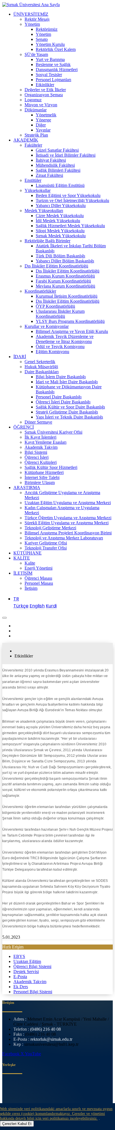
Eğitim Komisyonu (52, 351)
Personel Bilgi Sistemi (32, 991)
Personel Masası (39, 583)
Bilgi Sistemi (36, 452)
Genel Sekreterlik (40, 361)
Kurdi (51, 606)
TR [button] (16, 599)
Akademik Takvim (41, 447)
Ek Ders (20, 986)
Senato (42, 39)
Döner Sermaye (38, 422)
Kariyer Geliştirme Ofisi (46, 543)
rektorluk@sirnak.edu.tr (51, 1039)
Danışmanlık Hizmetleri (57, 69)
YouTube (33, 1053)
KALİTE (21, 558)
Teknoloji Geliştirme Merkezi (50, 527)
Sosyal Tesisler (49, 74)
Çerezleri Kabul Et (17, 1124)
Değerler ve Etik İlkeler (45, 89)
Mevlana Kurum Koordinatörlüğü (65, 286)
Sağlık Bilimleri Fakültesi (58, 170)
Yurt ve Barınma (50, 59)
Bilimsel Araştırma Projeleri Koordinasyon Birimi (68, 532)
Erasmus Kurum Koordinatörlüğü (65, 276)
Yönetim (32, 24)
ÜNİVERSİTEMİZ (30, 14)
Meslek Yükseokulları (44, 210)
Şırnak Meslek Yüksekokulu (61, 235)
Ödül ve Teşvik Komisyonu (60, 346)
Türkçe (20, 606)
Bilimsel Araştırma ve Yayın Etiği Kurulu (72, 331)
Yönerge (43, 120)
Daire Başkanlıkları (42, 371)
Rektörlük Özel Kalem (56, 49)
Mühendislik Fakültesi (55, 165)
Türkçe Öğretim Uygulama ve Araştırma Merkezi (68, 517)
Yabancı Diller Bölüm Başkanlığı (65, 261)
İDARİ (19, 356)
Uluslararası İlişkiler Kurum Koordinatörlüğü (60, 314)
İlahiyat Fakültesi (51, 160)
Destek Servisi (26, 971)
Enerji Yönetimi (38, 568)
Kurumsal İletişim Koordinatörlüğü (66, 296)
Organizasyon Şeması (44, 94)
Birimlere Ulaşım (40, 482)
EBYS (19, 956)
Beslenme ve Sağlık (53, 64)
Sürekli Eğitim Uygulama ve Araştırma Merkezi (67, 522)
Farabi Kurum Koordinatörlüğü (63, 281)
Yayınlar (43, 130)
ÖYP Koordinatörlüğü (55, 306)
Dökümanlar (36, 109)
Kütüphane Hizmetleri (44, 472)
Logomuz (33, 99)
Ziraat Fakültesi (49, 175)
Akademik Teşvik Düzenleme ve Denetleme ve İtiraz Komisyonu (65, 339)
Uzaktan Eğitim (27, 961)
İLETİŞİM (22, 573)
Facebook (11, 1053)
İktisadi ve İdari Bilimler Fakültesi (65, 155)
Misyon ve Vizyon (41, 104)
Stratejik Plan (36, 135)
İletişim (31, 588)
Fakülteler (33, 145)
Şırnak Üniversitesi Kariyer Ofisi (53, 432)
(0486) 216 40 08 (45, 1029)
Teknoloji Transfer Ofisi (46, 548)
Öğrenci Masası (38, 578)
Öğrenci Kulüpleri (41, 462)
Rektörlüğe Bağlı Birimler (47, 240)
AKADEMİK (25, 140)
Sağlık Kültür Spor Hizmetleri (51, 467)
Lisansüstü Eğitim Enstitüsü (60, 185)
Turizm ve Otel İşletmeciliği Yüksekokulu (72, 200)
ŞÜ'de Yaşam (36, 54)
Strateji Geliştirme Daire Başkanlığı (67, 412)
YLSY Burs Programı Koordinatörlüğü (70, 321)
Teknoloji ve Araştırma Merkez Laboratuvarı (64, 537)
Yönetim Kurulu (50, 44)
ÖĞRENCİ (23, 427)
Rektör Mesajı (37, 19)
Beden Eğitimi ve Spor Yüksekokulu (68, 195)
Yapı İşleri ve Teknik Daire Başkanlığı (69, 417)
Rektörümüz (47, 29)
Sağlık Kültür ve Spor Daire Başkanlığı (70, 407)
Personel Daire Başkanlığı (59, 396)
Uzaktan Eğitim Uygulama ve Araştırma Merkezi (68, 502)
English (37, 606)
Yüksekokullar (38, 190)
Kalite (30, 563)
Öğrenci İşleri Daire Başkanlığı (63, 402)
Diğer (41, 125)
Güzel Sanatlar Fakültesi (57, 150)
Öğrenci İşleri (37, 457)
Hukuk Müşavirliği (41, 366)
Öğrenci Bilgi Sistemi (32, 966)
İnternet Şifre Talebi (42, 477)
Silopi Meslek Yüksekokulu (60, 230)
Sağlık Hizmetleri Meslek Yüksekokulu (70, 225)
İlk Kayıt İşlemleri (40, 437)
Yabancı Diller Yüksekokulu (61, 205)
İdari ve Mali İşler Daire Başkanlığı (67, 381)
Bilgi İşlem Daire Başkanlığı (61, 376)
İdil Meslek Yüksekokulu (58, 220)
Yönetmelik (46, 114)
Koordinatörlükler (40, 291)
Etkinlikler (45, 84)
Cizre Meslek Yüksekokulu (60, 215)
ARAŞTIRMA (26, 487)
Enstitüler (33, 180)
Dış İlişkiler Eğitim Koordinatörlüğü (56, 266)
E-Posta (20, 976)
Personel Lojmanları (53, 79)
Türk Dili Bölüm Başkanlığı (60, 255)
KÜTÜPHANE (27, 553)
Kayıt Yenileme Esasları (45, 442)
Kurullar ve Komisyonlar (47, 326)
